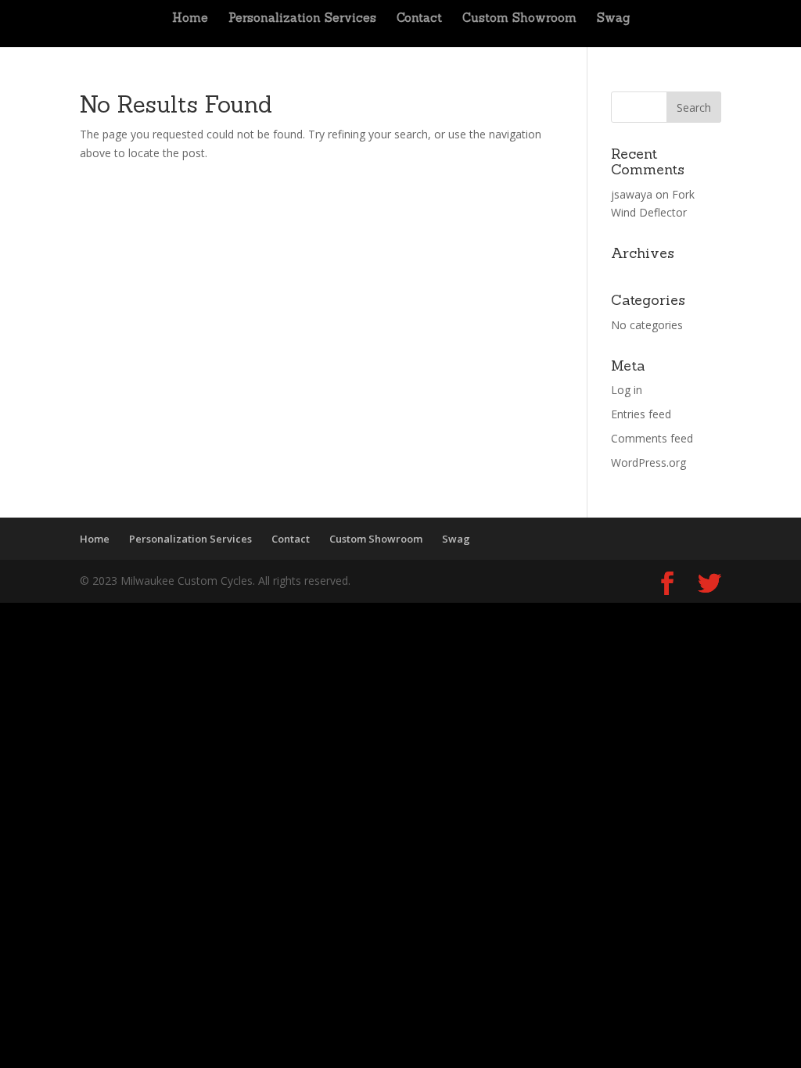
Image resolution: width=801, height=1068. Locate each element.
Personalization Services (302, 19)
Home (190, 19)
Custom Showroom (519, 19)
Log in (626, 389)
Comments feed (652, 438)
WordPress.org (648, 462)
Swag (613, 19)
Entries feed (641, 414)
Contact (419, 19)
